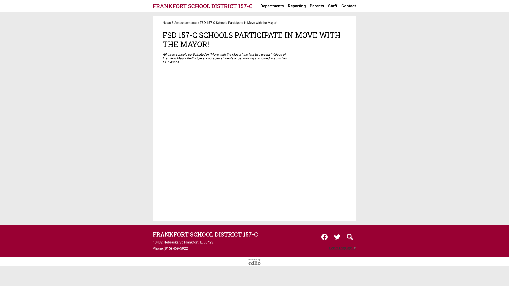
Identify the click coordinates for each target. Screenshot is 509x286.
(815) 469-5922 (176, 248)
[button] (272, 6)
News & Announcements (180, 23)
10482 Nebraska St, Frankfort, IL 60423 (183, 242)
